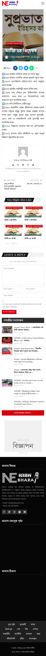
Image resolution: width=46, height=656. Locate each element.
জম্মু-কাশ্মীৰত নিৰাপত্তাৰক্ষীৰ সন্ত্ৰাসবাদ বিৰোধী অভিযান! (12, 186)
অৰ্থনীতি (18, 633)
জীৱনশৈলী (11, 638)
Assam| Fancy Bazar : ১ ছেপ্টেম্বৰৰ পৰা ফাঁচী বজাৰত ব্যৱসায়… (28, 328)
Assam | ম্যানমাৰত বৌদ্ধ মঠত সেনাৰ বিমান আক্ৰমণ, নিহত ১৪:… (27, 371)
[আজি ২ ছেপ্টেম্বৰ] (13, 211)
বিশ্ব (26, 629)
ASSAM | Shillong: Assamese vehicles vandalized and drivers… (29, 402)
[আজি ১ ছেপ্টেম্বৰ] (33, 211)
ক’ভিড (35, 629)
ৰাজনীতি (6, 633)
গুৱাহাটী (23, 624)
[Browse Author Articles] (23, 152)
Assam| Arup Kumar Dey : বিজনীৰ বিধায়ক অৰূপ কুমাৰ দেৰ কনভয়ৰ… (27, 349)
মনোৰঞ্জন (32, 638)
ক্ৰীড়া (22, 638)
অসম (33, 624)
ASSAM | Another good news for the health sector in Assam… (28, 381)
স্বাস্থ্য (38, 633)
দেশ (18, 629)
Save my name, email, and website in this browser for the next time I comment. (21, 305)
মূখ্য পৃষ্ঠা (11, 624)
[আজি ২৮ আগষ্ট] (13, 230)
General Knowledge (14, 43)
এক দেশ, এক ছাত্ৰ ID (34, 183)
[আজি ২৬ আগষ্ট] (33, 230)
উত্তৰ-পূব (8, 629)
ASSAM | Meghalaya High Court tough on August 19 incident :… (27, 392)
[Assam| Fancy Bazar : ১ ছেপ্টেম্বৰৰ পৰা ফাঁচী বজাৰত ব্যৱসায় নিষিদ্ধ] (7, 330)
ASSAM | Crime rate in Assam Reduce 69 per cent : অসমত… (29, 339)
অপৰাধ (29, 633)
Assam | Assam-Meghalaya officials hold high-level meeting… (28, 360)
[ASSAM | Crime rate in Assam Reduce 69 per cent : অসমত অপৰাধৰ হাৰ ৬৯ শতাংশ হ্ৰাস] (7, 341)
